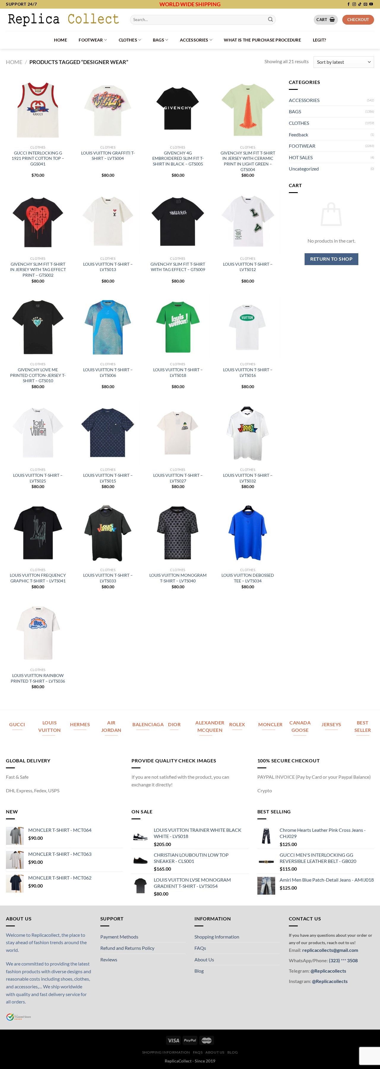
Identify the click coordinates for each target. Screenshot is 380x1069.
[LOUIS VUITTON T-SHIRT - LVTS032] (248, 433)
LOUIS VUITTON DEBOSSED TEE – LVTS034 (247, 578)
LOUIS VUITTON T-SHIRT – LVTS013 (108, 267)
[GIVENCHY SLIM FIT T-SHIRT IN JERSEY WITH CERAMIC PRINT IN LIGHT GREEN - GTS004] (248, 110)
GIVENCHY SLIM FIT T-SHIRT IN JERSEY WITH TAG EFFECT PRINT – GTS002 (38, 270)
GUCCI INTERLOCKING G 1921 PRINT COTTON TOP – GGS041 (38, 158)
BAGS (158, 39)
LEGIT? (319, 39)
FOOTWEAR (91, 39)
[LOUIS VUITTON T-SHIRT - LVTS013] (108, 221)
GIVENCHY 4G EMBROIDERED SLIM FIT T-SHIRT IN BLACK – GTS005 (178, 158)
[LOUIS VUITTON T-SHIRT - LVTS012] (248, 221)
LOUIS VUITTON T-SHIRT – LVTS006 (108, 372)
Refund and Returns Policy (127, 948)
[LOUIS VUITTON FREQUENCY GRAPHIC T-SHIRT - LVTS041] (38, 533)
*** (343, 960)
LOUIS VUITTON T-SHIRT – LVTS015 (108, 478)
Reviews (108, 959)
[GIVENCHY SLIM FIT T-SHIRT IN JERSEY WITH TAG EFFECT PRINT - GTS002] (38, 221)
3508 (352, 960)
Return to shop (331, 259)
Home (60, 39)
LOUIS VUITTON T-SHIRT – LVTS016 (248, 372)
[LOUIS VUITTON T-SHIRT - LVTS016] (248, 327)
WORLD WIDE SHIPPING (190, 4)
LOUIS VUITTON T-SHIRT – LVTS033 (108, 578)
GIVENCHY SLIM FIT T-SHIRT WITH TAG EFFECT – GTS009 (178, 267)
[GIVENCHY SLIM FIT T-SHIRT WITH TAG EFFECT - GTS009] (178, 221)
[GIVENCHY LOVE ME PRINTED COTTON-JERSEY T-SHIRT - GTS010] (38, 327)
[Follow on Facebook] (348, 4)
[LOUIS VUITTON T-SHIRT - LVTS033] (108, 533)
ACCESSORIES (194, 39)
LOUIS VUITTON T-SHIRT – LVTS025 (38, 478)
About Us (204, 959)
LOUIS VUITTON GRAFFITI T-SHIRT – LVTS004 (108, 155)
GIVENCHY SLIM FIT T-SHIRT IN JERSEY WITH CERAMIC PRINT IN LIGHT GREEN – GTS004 (248, 161)
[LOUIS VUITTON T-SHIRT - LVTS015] (108, 433)
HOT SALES (301, 157)
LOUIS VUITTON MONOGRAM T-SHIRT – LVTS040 (178, 578)
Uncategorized (304, 168)
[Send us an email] (365, 4)
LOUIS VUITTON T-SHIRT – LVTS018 (178, 372)
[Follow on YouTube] (371, 4)
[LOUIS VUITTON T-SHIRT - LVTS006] (108, 327)
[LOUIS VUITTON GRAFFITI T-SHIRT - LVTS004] (108, 110)
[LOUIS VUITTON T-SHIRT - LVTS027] (178, 433)
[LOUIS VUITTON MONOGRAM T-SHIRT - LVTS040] (178, 533)
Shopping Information (216, 936)
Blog (199, 971)
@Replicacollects (328, 971)
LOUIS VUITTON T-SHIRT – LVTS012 (248, 267)
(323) (335, 960)
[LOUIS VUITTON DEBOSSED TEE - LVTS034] (248, 533)
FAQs (200, 948)
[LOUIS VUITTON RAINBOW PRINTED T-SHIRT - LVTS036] (38, 633)
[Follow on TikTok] (360, 4)
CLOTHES (128, 39)
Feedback (298, 134)
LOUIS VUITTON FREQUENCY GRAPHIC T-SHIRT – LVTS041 (38, 578)
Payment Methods (119, 936)
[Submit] (270, 20)
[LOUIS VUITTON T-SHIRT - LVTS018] (178, 327)
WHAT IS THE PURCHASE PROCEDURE (262, 39)
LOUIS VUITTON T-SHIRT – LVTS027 (178, 478)
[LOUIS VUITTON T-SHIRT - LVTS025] (38, 433)
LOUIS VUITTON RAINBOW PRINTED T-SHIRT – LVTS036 (38, 678)
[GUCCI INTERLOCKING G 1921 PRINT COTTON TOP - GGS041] (38, 110)
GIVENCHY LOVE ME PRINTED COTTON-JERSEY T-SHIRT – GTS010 (38, 375)
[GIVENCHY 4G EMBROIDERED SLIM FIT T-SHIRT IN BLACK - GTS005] (178, 110)
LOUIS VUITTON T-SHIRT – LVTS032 (248, 478)
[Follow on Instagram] (354, 4)
